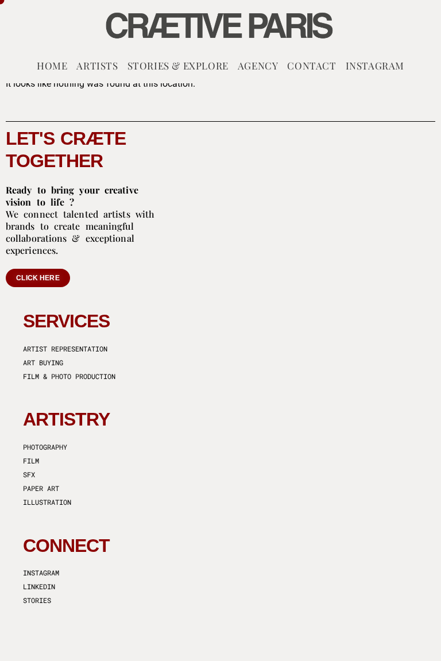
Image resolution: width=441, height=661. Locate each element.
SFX (29, 474)
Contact (311, 65)
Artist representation (65, 348)
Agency (258, 65)
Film (31, 460)
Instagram (375, 65)
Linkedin (39, 586)
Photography (45, 446)
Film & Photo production (69, 376)
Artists (97, 65)
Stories (37, 600)
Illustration (47, 502)
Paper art (41, 488)
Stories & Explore (178, 65)
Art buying (43, 362)
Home (52, 65)
